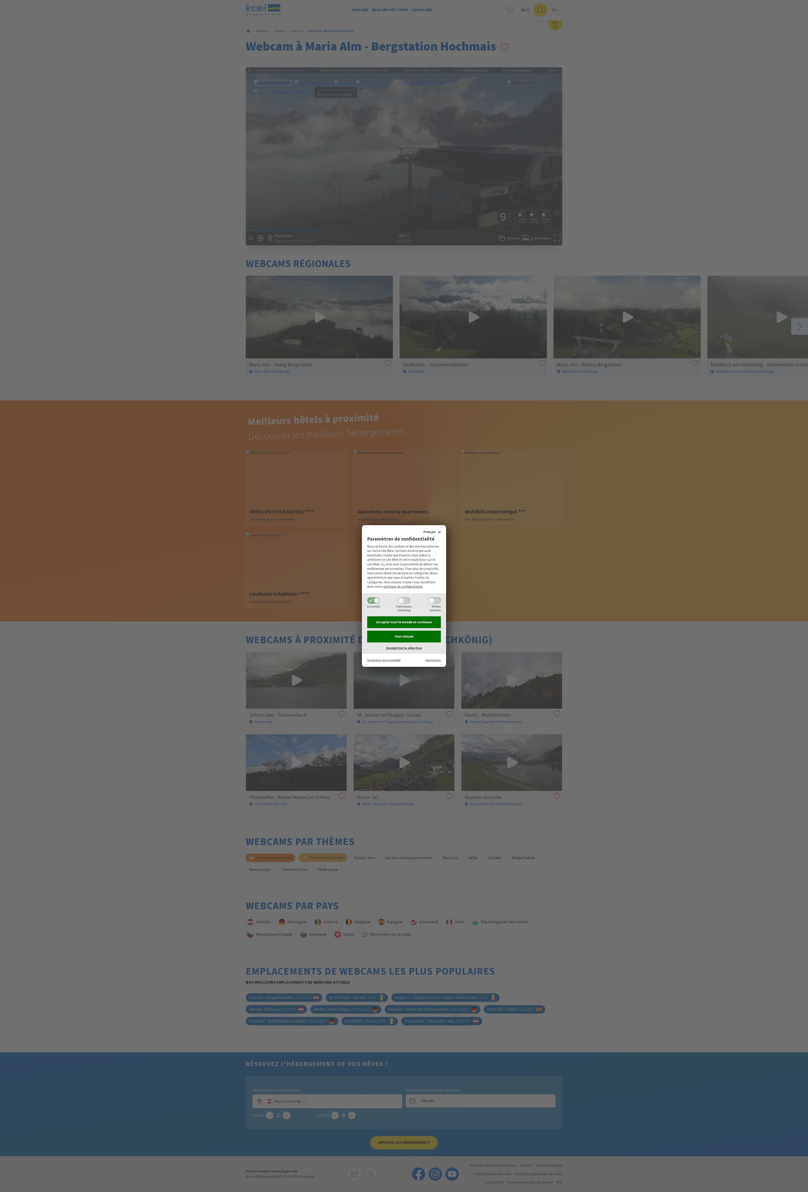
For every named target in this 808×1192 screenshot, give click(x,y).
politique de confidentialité (403, 586)
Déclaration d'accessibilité (384, 660)
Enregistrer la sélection (404, 648)
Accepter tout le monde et (404, 622)
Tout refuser (404, 636)
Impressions (433, 660)
